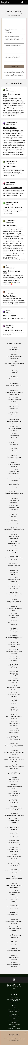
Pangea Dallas (14, 986)
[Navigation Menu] (26, 2)
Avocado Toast (9, 316)
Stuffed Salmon (10, 127)
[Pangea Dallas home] (8, 2)
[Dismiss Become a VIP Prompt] (25, 1033)
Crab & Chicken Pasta (12, 188)
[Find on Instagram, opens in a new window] (14, 980)
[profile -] (22, 2)
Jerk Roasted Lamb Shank (11, 95)
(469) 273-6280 (14, 1003)
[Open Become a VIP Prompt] (14, 1044)
